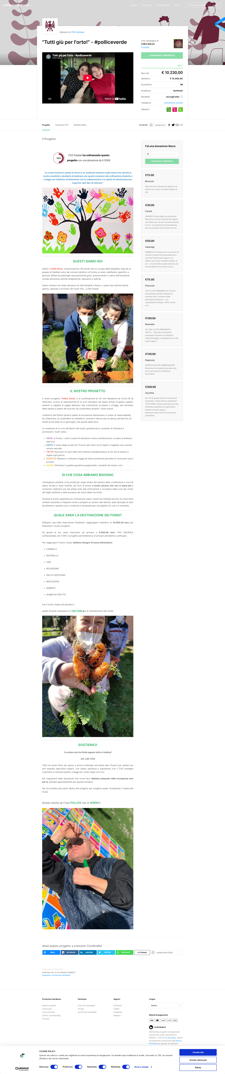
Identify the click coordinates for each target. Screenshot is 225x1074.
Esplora (133, 5)
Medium (117, 1015)
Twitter (116, 1009)
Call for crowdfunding (51, 1015)
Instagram (118, 1012)
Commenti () (61, 125)
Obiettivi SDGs (80, 125)
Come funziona (163, 5)
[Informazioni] (181, 96)
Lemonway (171, 1038)
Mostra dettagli (141, 1067)
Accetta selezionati (198, 1060)
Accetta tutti (198, 1052)
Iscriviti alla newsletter (87, 1012)
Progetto (46, 125)
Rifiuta (198, 1067)
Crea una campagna (196, 5)
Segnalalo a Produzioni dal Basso (56, 975)
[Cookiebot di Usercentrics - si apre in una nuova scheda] (22, 1069)
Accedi (215, 5)
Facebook (118, 1005)
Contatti (145, 47)
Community (146, 5)
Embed (142, 952)
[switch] (78, 1067)
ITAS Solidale (77, 32)
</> (181, 125)
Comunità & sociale (173, 102)
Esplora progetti (49, 1005)
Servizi (177, 5)
